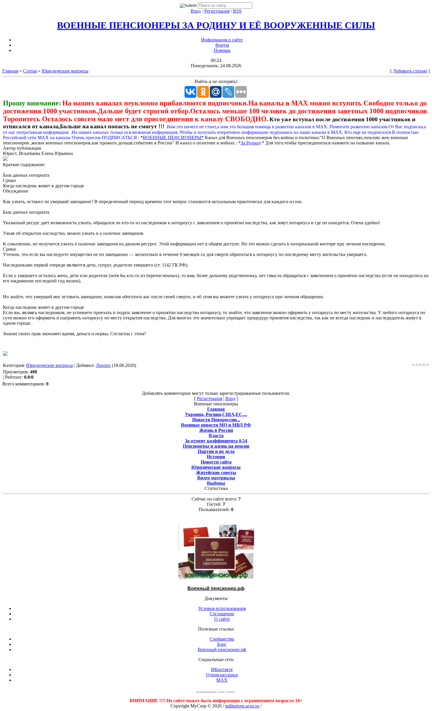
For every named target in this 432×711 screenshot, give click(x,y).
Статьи (30, 70)
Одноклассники (222, 674)
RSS (237, 11)
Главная (10, 70)
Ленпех (103, 365)
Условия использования (222, 608)
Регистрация (217, 11)
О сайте (222, 618)
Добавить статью (410, 70)
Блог (222, 644)
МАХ (221, 680)
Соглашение (222, 613)
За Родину (251, 142)
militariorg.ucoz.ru (242, 705)
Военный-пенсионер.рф (222, 649)
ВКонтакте (222, 669)
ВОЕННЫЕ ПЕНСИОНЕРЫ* (173, 137)
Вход (196, 11)
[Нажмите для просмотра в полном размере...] (5, 159)
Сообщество (222, 638)
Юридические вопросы (65, 70)
